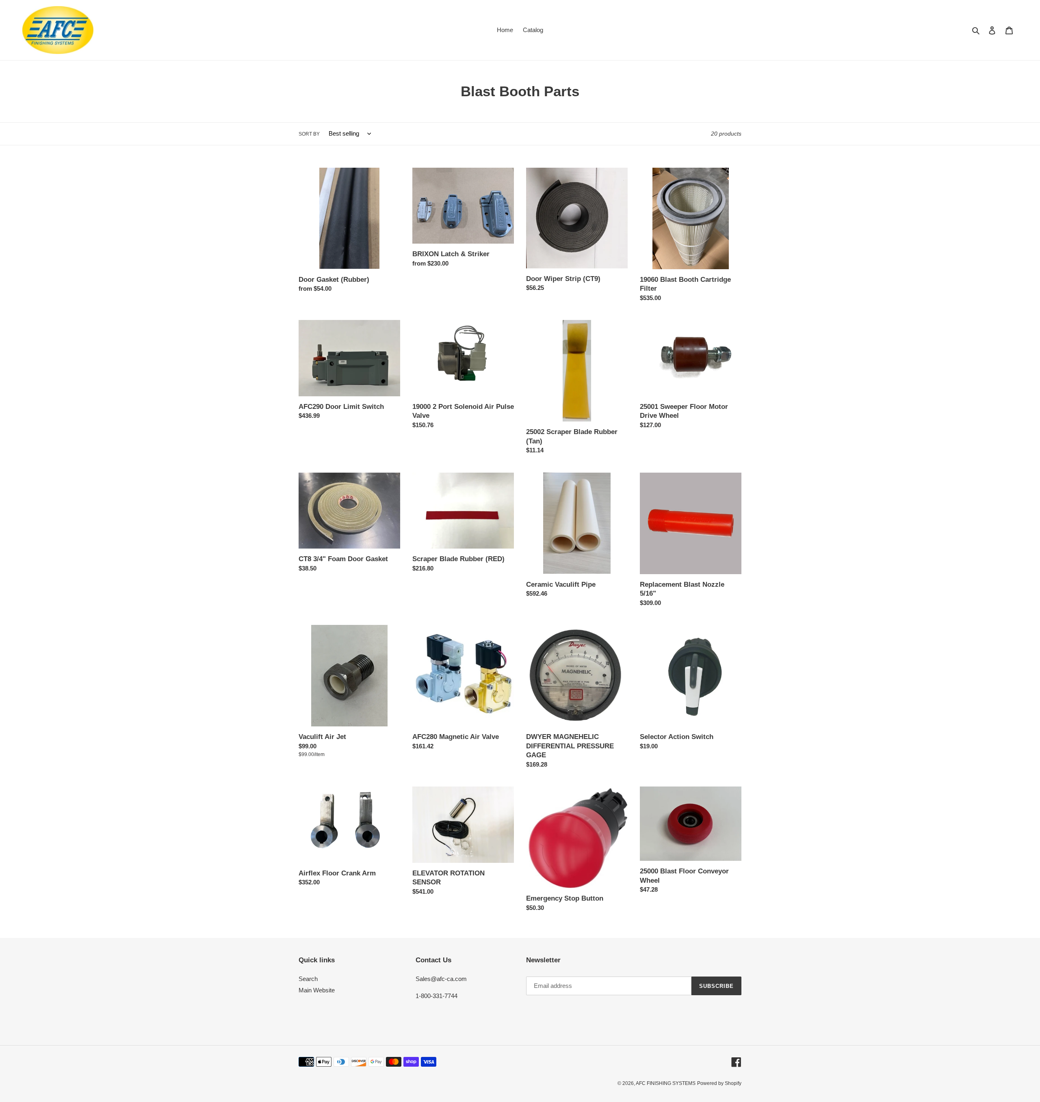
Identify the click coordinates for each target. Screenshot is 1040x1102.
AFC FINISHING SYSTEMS (666, 1083)
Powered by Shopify (719, 1083)
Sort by (309, 134)
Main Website (317, 990)
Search (308, 978)
